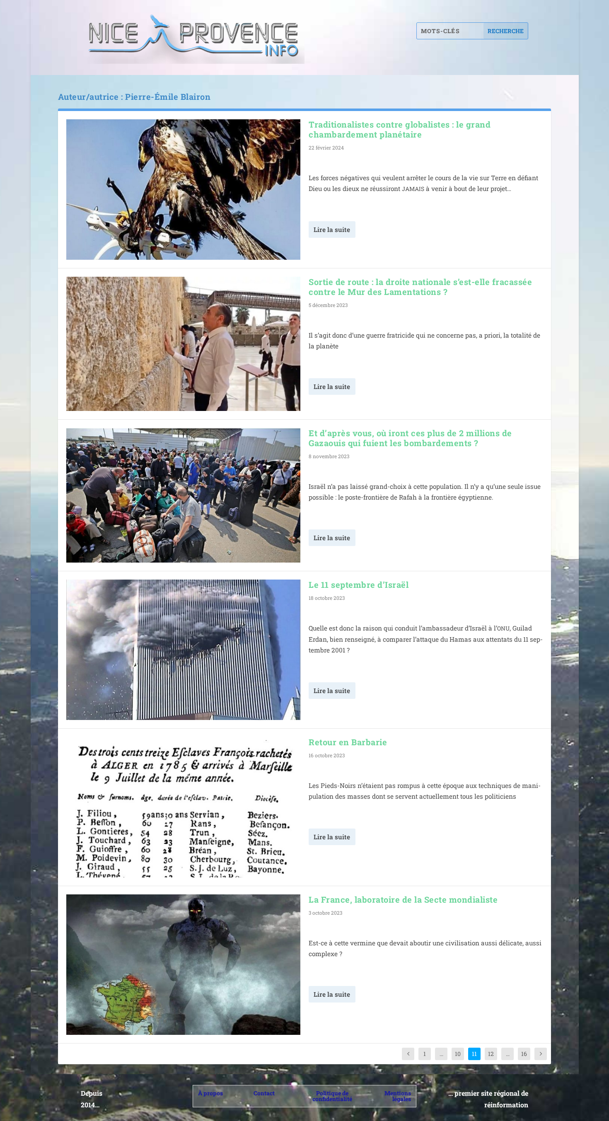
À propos (210, 1093)
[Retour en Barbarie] (183, 807)
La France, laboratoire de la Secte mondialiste (403, 899)
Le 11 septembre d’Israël (358, 584)
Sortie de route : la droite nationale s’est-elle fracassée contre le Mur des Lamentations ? (420, 286)
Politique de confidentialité (332, 1096)
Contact (264, 1093)
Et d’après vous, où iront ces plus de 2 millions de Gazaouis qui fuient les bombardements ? (410, 438)
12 (491, 1054)
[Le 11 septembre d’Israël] (183, 650)
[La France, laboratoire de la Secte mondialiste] (183, 964)
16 (524, 1054)
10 (458, 1054)
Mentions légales (397, 1096)
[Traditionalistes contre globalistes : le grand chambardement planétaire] (183, 189)
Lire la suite (332, 229)
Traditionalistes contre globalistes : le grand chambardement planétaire (400, 129)
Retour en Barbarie (348, 742)
